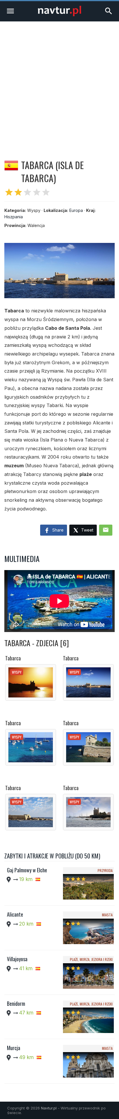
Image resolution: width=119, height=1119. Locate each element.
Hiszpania (13, 216)
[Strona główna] (59, 14)
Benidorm (16, 1003)
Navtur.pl (49, 1108)
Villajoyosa (17, 959)
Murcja (13, 1048)
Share (57, 530)
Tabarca (13, 658)
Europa (76, 210)
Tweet (86, 530)
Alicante (15, 914)
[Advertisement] (59, 84)
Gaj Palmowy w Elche (27, 870)
